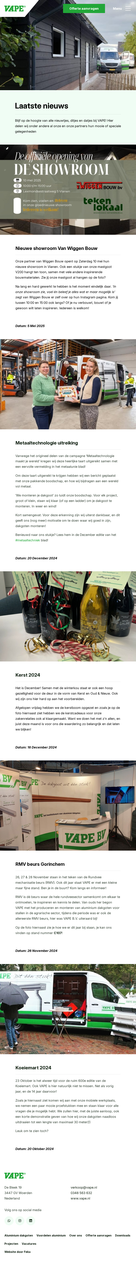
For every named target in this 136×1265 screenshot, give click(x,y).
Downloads (122, 1235)
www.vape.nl (80, 1198)
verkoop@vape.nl (84, 1187)
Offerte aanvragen (84, 8)
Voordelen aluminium (51, 1235)
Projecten (11, 1243)
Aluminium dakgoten (18, 1235)
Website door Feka (17, 1252)
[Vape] (15, 8)
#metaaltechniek (27, 540)
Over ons (75, 1235)
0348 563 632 (81, 1193)
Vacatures (29, 1243)
